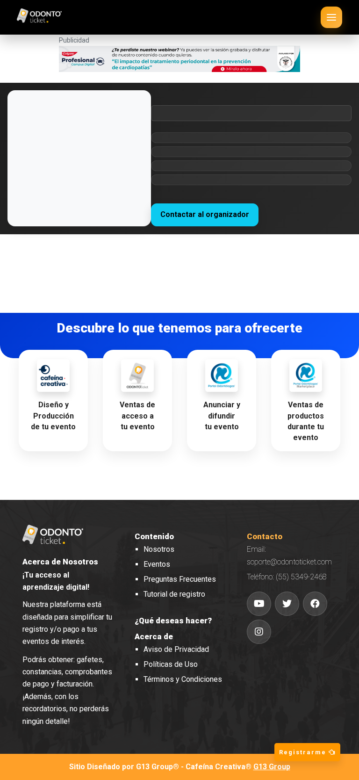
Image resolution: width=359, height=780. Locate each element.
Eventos (157, 564)
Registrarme (304, 752)
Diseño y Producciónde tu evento (53, 415)
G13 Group (271, 766)
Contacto (264, 536)
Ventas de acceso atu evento (137, 415)
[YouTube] (259, 604)
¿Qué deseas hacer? (173, 620)
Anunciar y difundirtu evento (221, 415)
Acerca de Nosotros (60, 561)
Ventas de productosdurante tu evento (305, 421)
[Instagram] (259, 632)
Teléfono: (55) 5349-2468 (287, 576)
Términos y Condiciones (183, 679)
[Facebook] (315, 604)
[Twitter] (287, 604)
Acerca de (154, 636)
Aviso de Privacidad (176, 649)
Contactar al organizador (204, 214)
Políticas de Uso (171, 664)
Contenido (154, 536)
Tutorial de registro (174, 594)
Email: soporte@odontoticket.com (289, 555)
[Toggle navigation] (331, 17)
